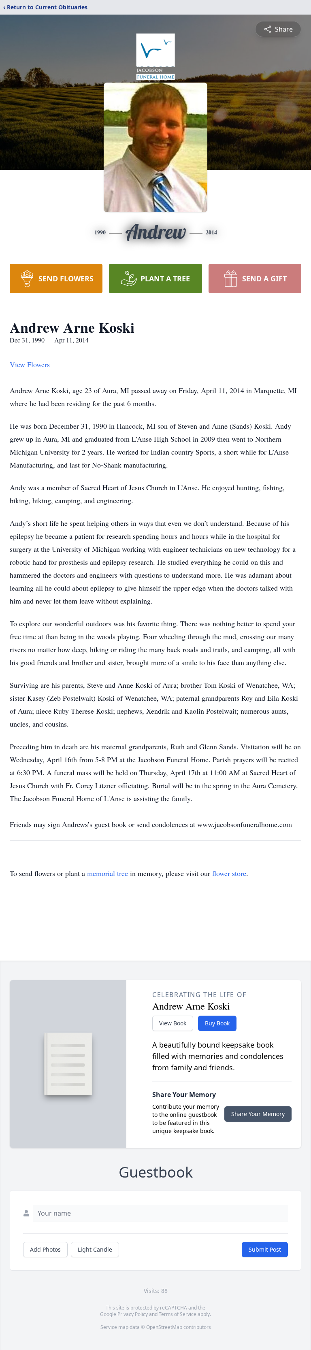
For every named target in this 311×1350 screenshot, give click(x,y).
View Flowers (30, 364)
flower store (229, 873)
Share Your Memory (258, 1114)
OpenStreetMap (164, 1327)
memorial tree (107, 873)
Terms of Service (177, 1314)
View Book (172, 1023)
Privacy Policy (132, 1314)
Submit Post (265, 1249)
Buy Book (217, 1023)
